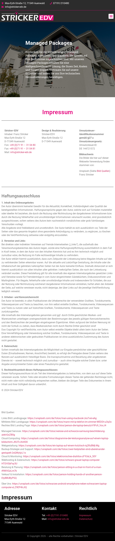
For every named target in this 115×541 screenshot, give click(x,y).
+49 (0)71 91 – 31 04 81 (22, 148)
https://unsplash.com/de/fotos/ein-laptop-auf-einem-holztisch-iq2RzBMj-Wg (59, 445)
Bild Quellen (103, 171)
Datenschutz (86, 519)
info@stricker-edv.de (21, 152)
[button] (111, 16)
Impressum (85, 515)
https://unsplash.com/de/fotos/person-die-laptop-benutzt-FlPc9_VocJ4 (68, 425)
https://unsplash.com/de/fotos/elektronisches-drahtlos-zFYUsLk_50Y (59, 456)
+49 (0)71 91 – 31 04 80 (22, 145)
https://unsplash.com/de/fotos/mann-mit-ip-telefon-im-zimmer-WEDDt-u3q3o (71, 421)
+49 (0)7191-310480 (57, 515)
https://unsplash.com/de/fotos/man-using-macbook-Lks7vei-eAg (62, 418)
